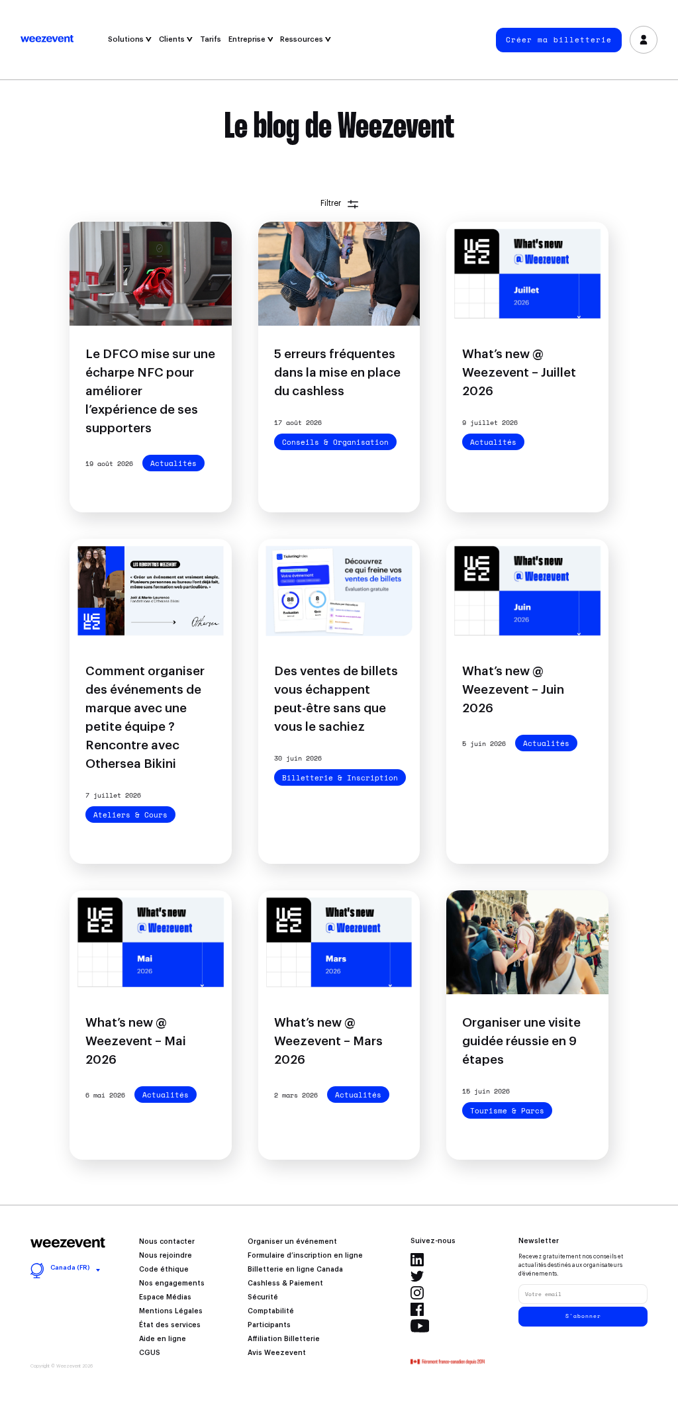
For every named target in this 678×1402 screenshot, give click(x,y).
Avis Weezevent (277, 1353)
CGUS (149, 1353)
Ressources (302, 39)
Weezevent (63, 39)
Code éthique (164, 1269)
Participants (269, 1325)
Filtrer (330, 203)
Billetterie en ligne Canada (295, 1269)
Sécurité (263, 1297)
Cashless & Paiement (285, 1283)
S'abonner (583, 1316)
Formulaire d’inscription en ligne (305, 1255)
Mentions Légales (171, 1311)
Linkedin (417, 1259)
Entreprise (247, 39)
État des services (170, 1325)
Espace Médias (165, 1297)
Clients (173, 39)
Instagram (417, 1292)
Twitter (417, 1276)
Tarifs (210, 39)
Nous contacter (167, 1241)
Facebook (417, 1309)
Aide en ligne (162, 1339)
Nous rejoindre (165, 1255)
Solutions (127, 39)
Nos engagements (172, 1283)
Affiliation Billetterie (284, 1339)
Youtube (420, 1325)
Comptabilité (271, 1311)
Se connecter (643, 40)
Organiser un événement (292, 1241)
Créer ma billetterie (559, 39)
